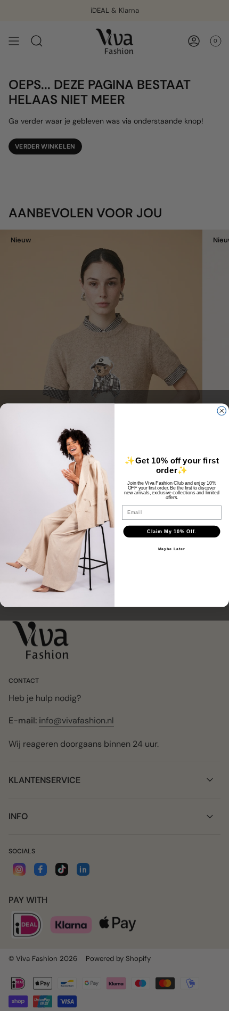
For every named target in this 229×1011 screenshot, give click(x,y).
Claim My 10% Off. (172, 531)
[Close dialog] (221, 410)
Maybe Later (171, 549)
